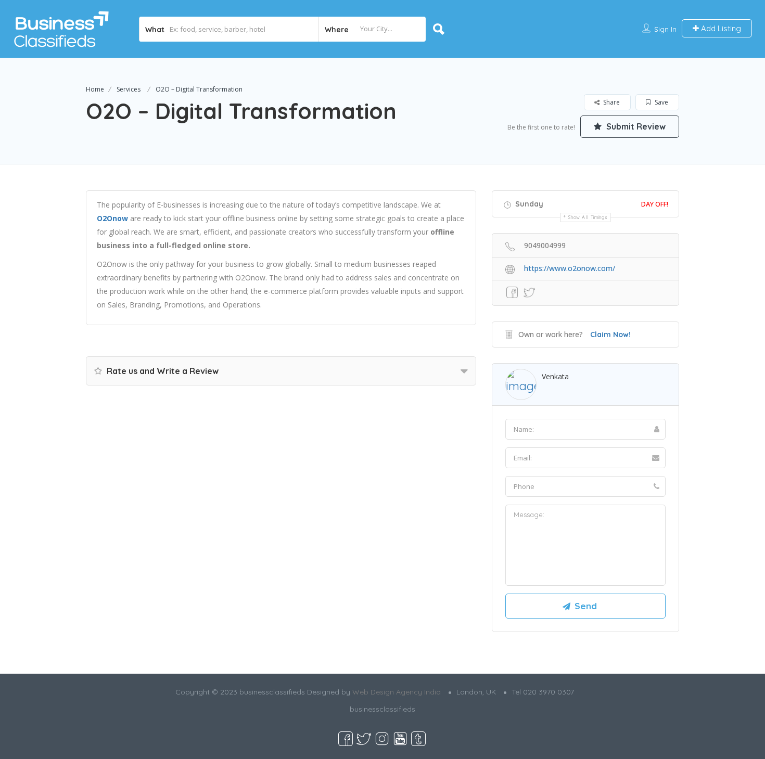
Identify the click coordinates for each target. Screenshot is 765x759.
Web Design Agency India (396, 692)
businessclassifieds (382, 709)
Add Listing (720, 28)
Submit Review (635, 126)
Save (660, 102)
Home (95, 89)
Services (129, 89)
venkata (555, 376)
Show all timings (587, 217)
